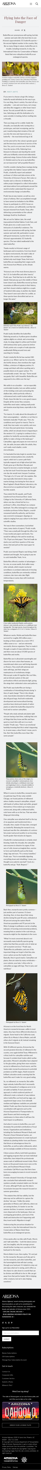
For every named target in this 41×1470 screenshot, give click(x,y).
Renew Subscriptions (9, 1353)
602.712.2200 (13, 1440)
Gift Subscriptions (8, 1356)
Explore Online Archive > (13, 1311)
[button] (20, 69)
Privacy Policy (6, 1467)
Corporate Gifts (7, 1375)
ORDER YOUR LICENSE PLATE (20, 1425)
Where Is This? (7, 1385)
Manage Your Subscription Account (14, 1360)
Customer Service (8, 1378)
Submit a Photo (7, 1382)
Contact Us (6, 1371)
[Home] (9, 4)
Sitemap (15, 1467)
